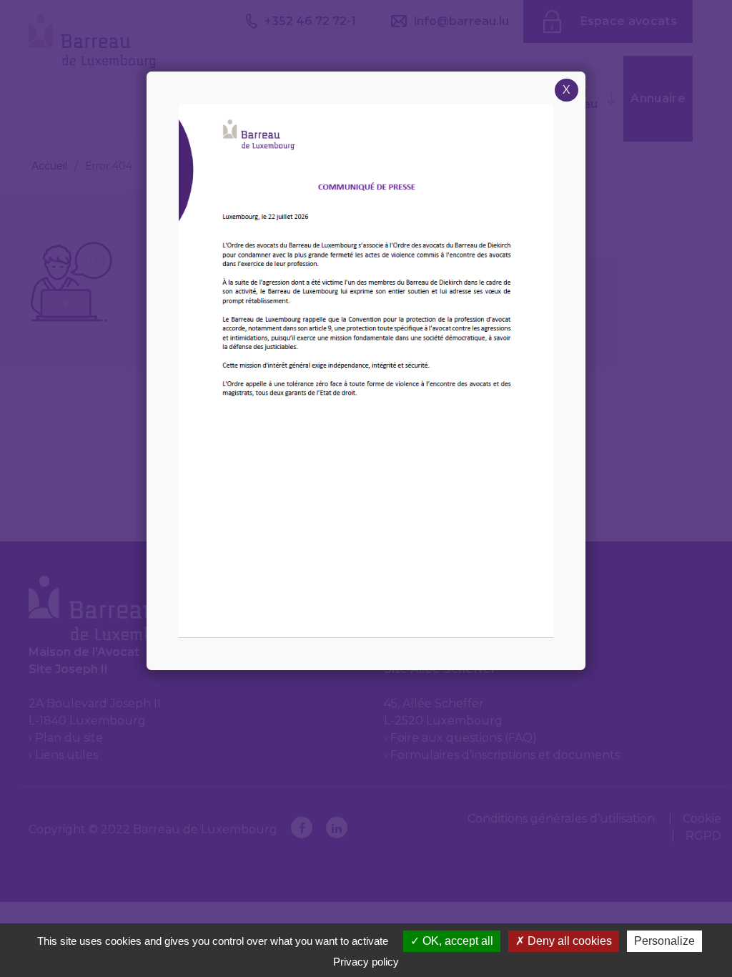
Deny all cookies (568, 941)
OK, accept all (456, 941)
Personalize (664, 941)
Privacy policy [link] (366, 962)
